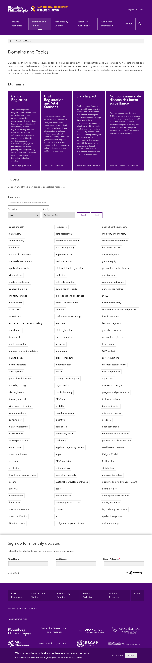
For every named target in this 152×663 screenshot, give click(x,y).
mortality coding (17, 385)
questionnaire (109, 275)
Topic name (14, 197)
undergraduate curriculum (115, 496)
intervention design (112, 385)
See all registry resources (21, 166)
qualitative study (64, 392)
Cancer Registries (19, 98)
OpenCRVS (107, 379)
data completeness (18, 427)
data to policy (16, 358)
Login (141, 9)
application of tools (19, 268)
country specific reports (67, 379)
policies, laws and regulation (23, 351)
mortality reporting (65, 248)
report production (65, 413)
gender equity (109, 261)
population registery (112, 337)
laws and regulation (112, 323)
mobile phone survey (20, 255)
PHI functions (109, 461)
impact (59, 454)
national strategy (110, 523)
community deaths (65, 434)
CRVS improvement (19, 510)
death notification (18, 454)
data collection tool (65, 282)
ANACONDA (15, 447)
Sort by (46, 209)
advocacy (60, 344)
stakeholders (108, 468)
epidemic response (112, 516)
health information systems (22, 475)
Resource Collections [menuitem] (84, 24)
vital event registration (20, 406)
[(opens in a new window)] (19, 630)
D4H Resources (16, 595)
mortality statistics (18, 296)
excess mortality (64, 337)
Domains (12, 209)
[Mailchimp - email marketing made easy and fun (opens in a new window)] (132, 572)
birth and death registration (70, 268)
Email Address (111, 559)
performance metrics (112, 289)
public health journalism (114, 227)
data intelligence (110, 255)
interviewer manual (112, 413)
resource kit (61, 227)
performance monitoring (68, 317)
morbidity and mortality (114, 234)
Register (131, 9)
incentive (60, 420)
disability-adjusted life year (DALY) (119, 482)
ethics (59, 489)
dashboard (61, 427)
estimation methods (66, 475)
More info (77, 658)
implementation (64, 255)
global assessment (111, 330)
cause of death (16, 227)
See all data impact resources (89, 166)
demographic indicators (68, 503)
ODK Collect (108, 351)
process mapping (65, 358)
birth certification (110, 406)
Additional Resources (114, 595)
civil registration (17, 392)
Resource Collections (88, 595)
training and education (67, 241)
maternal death (63, 365)
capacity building (18, 289)
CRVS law (60, 399)
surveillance (15, 317)
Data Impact (86, 96)
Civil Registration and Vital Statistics (54, 102)
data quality (15, 234)
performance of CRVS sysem (116, 441)
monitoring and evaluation (115, 434)
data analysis (15, 303)
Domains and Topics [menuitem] (39, 24)
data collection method (21, 261)
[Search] (140, 24)
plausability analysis (112, 475)
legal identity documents (114, 510)
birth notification (110, 427)
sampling (60, 310)
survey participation (19, 441)
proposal (106, 420)
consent (60, 510)
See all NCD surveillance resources (124, 165)
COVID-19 (14, 310)
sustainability (15, 420)
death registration (18, 344)
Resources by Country (63, 595)
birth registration (64, 330)
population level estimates (115, 268)
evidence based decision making (26, 323)
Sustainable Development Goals (72, 482)
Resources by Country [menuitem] (61, 24)
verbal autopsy (16, 241)
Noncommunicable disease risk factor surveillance (125, 100)
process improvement (67, 303)
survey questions (110, 358)
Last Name (61, 559)
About (137, 594)
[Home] (10, 41)
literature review (17, 523)
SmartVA (13, 489)
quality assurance (111, 503)
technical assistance (112, 399)
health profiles (109, 489)
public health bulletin (20, 379)
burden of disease (111, 248)
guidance (14, 248)
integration (61, 351)
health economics (65, 261)
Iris (57, 516)
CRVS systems (16, 372)
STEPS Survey (16, 434)
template (60, 323)
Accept (131, 656)
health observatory (111, 303)
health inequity (63, 496)
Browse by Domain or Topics (22, 609)
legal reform (108, 344)
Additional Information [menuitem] (107, 24)
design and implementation (70, 523)
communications (17, 413)
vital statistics (15, 275)
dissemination (16, 496)
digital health (62, 385)
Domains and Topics (38, 595)
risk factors (14, 468)
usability (60, 406)
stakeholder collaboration (115, 241)
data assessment (64, 234)
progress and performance (115, 392)
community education (113, 282)
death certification (18, 516)
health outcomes (110, 317)
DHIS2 (105, 296)
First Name (13, 559)
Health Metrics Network (114, 447)
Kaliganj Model (110, 454)
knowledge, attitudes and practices (120, 310)
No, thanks (117, 656)
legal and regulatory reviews (70, 447)
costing (13, 482)
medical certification (19, 282)
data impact (15, 330)
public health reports (66, 289)
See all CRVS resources (53, 165)
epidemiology (63, 468)
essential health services (114, 365)
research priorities (111, 372)
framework (14, 503)
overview (13, 461)
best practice (15, 337)
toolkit (59, 372)
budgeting (61, 441)
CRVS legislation (64, 461)
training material (17, 399)
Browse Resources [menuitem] (17, 24)
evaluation (61, 275)
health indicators (17, 365)
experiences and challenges (70, 296)
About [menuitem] (129, 24)
